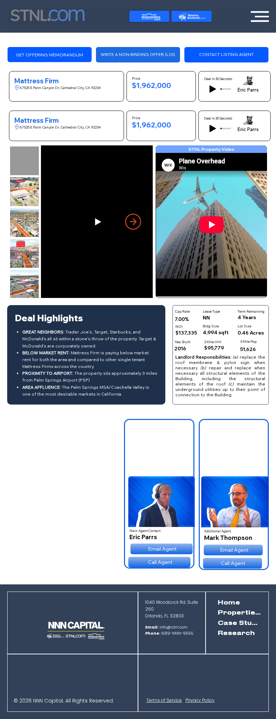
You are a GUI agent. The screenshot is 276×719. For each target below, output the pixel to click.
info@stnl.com (166, 627)
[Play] (213, 89)
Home (229, 603)
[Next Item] (133, 221)
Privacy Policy (200, 700)
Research (236, 633)
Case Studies (240, 623)
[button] (138, 54)
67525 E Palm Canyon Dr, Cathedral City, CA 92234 (60, 87)
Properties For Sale (240, 613)
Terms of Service (164, 700)
